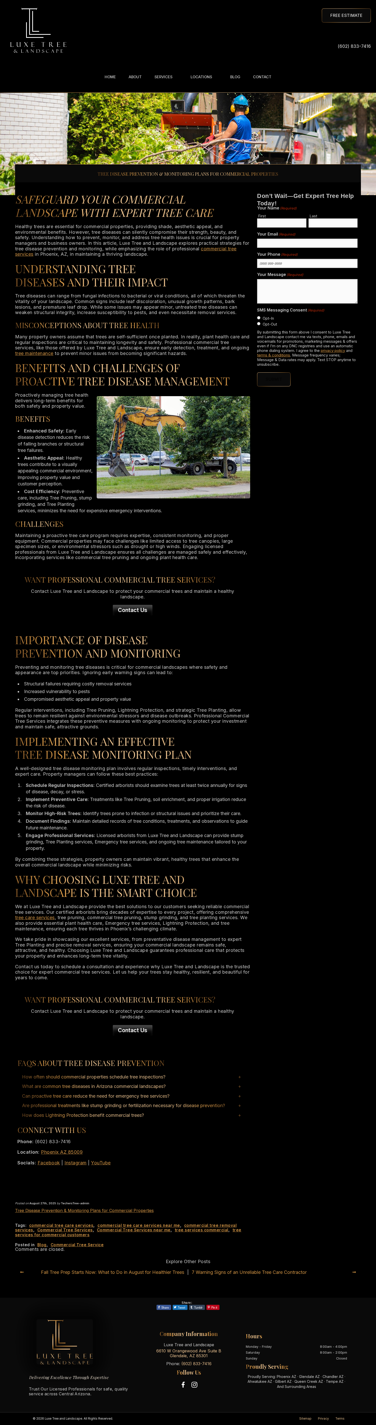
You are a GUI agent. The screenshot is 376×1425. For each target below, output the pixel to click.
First (262, 216)
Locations (201, 77)
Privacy (323, 1418)
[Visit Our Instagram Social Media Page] (194, 1384)
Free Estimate (346, 15)
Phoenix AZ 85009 (62, 1152)
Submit (274, 379)
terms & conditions (273, 355)
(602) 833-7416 (354, 46)
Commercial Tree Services (65, 1230)
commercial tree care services (61, 1225)
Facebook (49, 1162)
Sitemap (305, 1418)
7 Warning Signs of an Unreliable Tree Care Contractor (249, 1272)
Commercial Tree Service (77, 1244)
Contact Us (132, 610)
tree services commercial (201, 1230)
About (135, 77)
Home (110, 77)
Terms (340, 1418)
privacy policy (333, 350)
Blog (235, 77)
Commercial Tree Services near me (134, 1230)
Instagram (75, 1162)
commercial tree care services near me (138, 1225)
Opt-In (268, 318)
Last (313, 216)
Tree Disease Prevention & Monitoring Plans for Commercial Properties (84, 1210)
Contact (262, 77)
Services (163, 77)
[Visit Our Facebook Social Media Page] (183, 1384)
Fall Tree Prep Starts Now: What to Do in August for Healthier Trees (112, 1272)
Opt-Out (270, 324)
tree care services (35, 917)
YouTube (101, 1162)
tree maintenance (34, 353)
